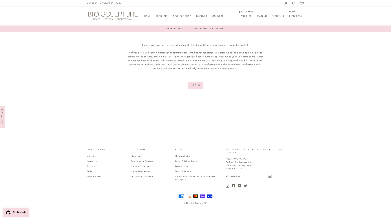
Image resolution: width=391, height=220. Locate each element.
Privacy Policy (181, 166)
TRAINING (262, 16)
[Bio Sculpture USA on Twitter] (245, 186)
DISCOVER (201, 16)
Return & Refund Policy (186, 161)
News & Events (94, 176)
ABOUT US (92, 3)
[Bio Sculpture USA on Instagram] (227, 186)
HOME (147, 16)
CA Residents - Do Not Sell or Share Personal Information (196, 178)
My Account (136, 156)
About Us (91, 156)
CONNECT (217, 16)
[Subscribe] (270, 176)
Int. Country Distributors (142, 176)
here (149, 56)
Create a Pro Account (141, 166)
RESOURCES (295, 16)
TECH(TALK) (278, 16)
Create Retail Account (141, 171)
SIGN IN (292, 11)
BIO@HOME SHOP (182, 16)
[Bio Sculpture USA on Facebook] (233, 186)
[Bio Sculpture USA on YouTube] (239, 186)
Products (91, 166)
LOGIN (195, 85)
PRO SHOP (246, 16)
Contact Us (92, 161)
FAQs (118, 3)
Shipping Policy (182, 156)
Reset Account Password (142, 161)
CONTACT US (106, 3)
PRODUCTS (161, 16)
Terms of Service (183, 171)
